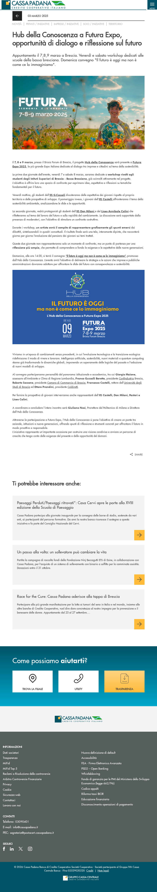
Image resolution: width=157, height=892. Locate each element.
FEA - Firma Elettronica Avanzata (101, 763)
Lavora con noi (12, 805)
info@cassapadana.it (25, 827)
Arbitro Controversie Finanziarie (36, 779)
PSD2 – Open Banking (109, 768)
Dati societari (11, 752)
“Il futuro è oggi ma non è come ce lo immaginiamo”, (96, 256)
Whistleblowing (90, 774)
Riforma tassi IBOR (106, 794)
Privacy (7, 784)
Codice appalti (90, 788)
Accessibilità (88, 758)
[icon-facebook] (4, 849)
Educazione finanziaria (95, 799)
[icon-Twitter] (21, 849)
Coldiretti (73, 387)
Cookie (7, 789)
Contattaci (9, 800)
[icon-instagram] (30, 849)
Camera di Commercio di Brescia (66, 382)
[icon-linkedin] (12, 849)
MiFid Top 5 (10, 768)
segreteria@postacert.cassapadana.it (32, 833)
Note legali (103, 870)
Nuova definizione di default (98, 752)
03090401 (22, 821)
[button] (152, 5)
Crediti (89, 870)
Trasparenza (10, 758)
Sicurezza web (11, 795)
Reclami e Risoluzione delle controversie (26, 774)
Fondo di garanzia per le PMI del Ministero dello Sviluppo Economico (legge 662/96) (115, 781)
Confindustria (126, 378)
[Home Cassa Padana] (33, 5)
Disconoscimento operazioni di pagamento (107, 804)
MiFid (6, 763)
